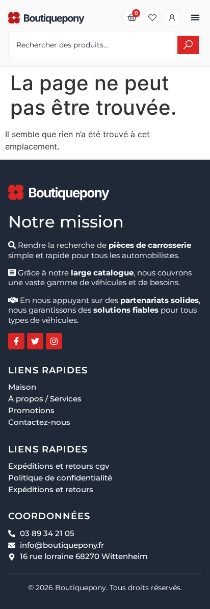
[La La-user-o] (172, 17)
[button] (195, 17)
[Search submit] (188, 45)
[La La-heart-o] (152, 17)
